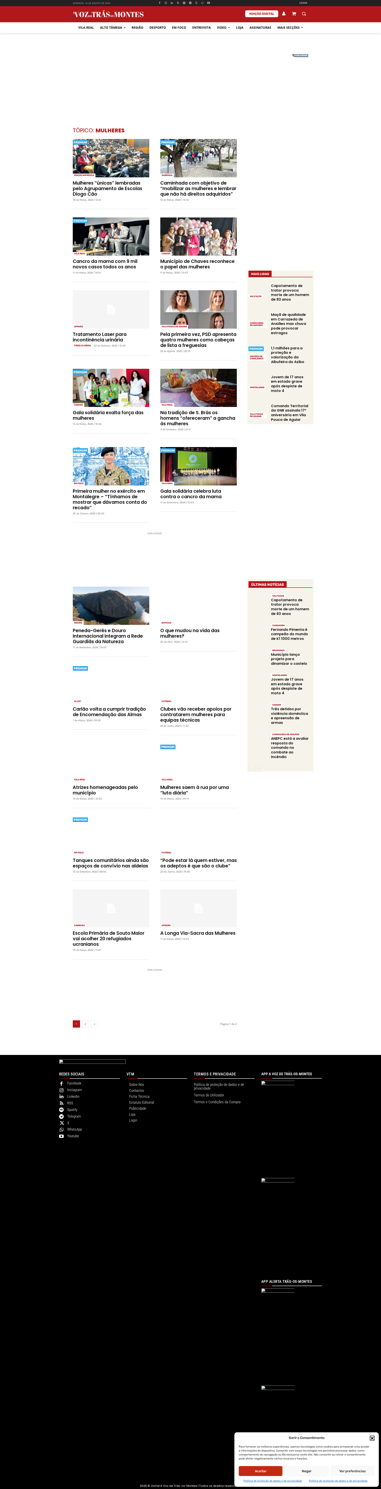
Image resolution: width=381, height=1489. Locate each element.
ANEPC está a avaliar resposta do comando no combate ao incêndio (290, 747)
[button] (372, 1438)
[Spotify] (184, 3)
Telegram (74, 1116)
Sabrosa (167, 175)
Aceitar (261, 1471)
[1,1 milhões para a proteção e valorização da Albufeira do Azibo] (258, 353)
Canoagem (278, 625)
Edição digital (261, 14)
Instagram (74, 1090)
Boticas (166, 623)
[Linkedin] (171, 3)
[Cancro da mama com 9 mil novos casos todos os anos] (111, 236)
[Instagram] (165, 3)
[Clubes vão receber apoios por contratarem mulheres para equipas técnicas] (198, 684)
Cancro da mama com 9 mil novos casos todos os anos (105, 264)
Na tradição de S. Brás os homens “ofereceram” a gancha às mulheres (197, 418)
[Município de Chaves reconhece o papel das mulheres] (198, 236)
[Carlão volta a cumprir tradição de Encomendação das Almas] (111, 684)
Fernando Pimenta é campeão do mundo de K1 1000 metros (289, 634)
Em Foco (79, 483)
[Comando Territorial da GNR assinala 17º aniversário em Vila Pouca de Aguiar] (258, 411)
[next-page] (94, 1024)
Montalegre (257, 387)
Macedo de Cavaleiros (256, 357)
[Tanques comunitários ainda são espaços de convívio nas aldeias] (111, 835)
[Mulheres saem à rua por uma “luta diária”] (198, 763)
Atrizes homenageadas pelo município (105, 790)
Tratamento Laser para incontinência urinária (100, 337)
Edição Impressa (84, 175)
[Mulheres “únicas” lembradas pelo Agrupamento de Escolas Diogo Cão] (111, 158)
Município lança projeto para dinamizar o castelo (289, 659)
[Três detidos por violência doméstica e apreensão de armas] (258, 712)
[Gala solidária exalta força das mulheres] (111, 388)
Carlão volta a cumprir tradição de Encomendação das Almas (109, 712)
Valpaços (256, 296)
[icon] (293, 14)
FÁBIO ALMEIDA (82, 345)
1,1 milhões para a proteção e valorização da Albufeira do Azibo (287, 355)
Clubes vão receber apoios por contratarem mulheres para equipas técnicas (196, 714)
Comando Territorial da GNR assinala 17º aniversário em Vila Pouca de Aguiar (289, 412)
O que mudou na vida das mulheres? (190, 633)
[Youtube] (208, 3)
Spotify (72, 1109)
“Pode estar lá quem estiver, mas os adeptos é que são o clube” (198, 863)
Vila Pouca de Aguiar (174, 326)
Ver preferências (352, 1471)
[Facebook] (159, 3)
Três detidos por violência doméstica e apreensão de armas (289, 715)
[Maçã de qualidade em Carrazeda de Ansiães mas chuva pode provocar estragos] (258, 319)
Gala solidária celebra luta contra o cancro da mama (191, 494)
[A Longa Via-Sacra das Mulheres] (198, 908)
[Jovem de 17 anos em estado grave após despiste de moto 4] (258, 382)
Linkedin (73, 1096)
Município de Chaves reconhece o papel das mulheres (197, 264)
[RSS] (178, 3)
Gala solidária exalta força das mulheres (108, 415)
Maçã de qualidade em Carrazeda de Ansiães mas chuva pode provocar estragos (288, 323)
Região (78, 623)
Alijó (77, 701)
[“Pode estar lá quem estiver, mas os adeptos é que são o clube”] (198, 835)
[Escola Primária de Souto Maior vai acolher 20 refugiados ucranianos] (111, 908)
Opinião (78, 326)
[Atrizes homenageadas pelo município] (111, 763)
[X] (196, 3)
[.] (284, 13)
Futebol (167, 701)
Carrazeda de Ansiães (256, 324)
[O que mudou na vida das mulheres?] (198, 606)
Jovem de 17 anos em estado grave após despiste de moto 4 (287, 384)
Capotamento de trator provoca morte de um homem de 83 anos (290, 292)
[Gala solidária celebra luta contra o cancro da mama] (198, 466)
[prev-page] (251, 769)
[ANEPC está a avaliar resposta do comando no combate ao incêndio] (258, 741)
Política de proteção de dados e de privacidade (272, 1480)
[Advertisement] (190, 85)
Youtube (73, 1136)
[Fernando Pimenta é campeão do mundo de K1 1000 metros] (258, 632)
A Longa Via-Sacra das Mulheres (197, 933)
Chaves (166, 253)
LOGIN (303, 3)
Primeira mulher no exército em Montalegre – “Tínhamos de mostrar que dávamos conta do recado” (110, 499)
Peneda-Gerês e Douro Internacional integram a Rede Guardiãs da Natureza (108, 636)
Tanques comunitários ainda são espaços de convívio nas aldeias (111, 863)
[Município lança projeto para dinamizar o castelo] (258, 657)
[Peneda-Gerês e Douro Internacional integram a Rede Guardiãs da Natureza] (111, 606)
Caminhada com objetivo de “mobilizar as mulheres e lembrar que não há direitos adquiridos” (198, 188)
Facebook (74, 1083)
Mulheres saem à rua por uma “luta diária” (194, 790)
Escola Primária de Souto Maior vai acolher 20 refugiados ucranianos (108, 938)
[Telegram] (190, 3)
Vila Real (79, 253)
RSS (70, 1103)
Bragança (278, 650)
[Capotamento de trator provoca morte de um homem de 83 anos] (258, 290)
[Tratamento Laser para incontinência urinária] (111, 309)
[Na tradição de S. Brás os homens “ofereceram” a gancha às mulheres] (198, 388)
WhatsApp (74, 1129)
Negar (307, 1471)
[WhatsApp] (202, 3)
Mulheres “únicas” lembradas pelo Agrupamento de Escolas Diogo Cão (107, 188)
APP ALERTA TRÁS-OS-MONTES (286, 1281)
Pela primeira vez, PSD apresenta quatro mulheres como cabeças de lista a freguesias (198, 339)
